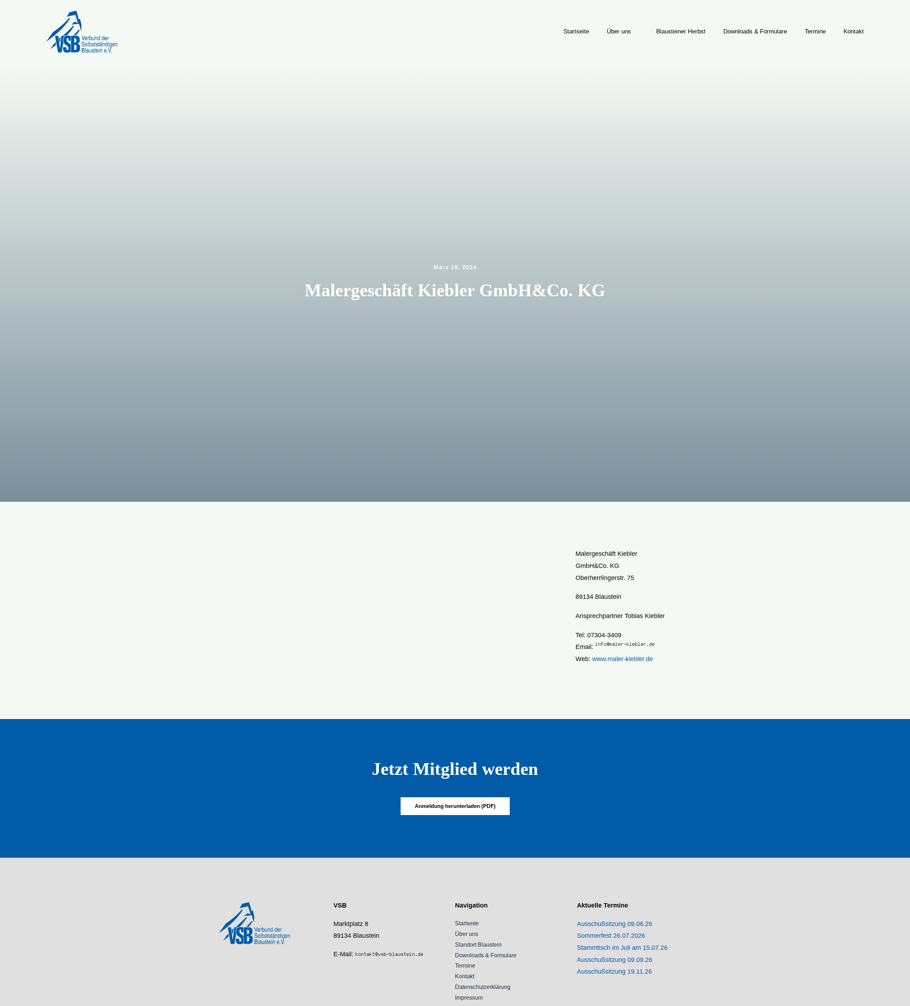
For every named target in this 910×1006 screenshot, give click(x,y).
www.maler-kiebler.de (622, 658)
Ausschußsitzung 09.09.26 (614, 959)
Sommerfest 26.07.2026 (611, 935)
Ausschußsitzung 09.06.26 (614, 923)
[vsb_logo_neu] (81, 13)
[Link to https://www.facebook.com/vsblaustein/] (335, 970)
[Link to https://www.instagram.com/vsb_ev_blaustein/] (335, 984)
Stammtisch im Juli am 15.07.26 (622, 947)
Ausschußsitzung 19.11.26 (614, 971)
